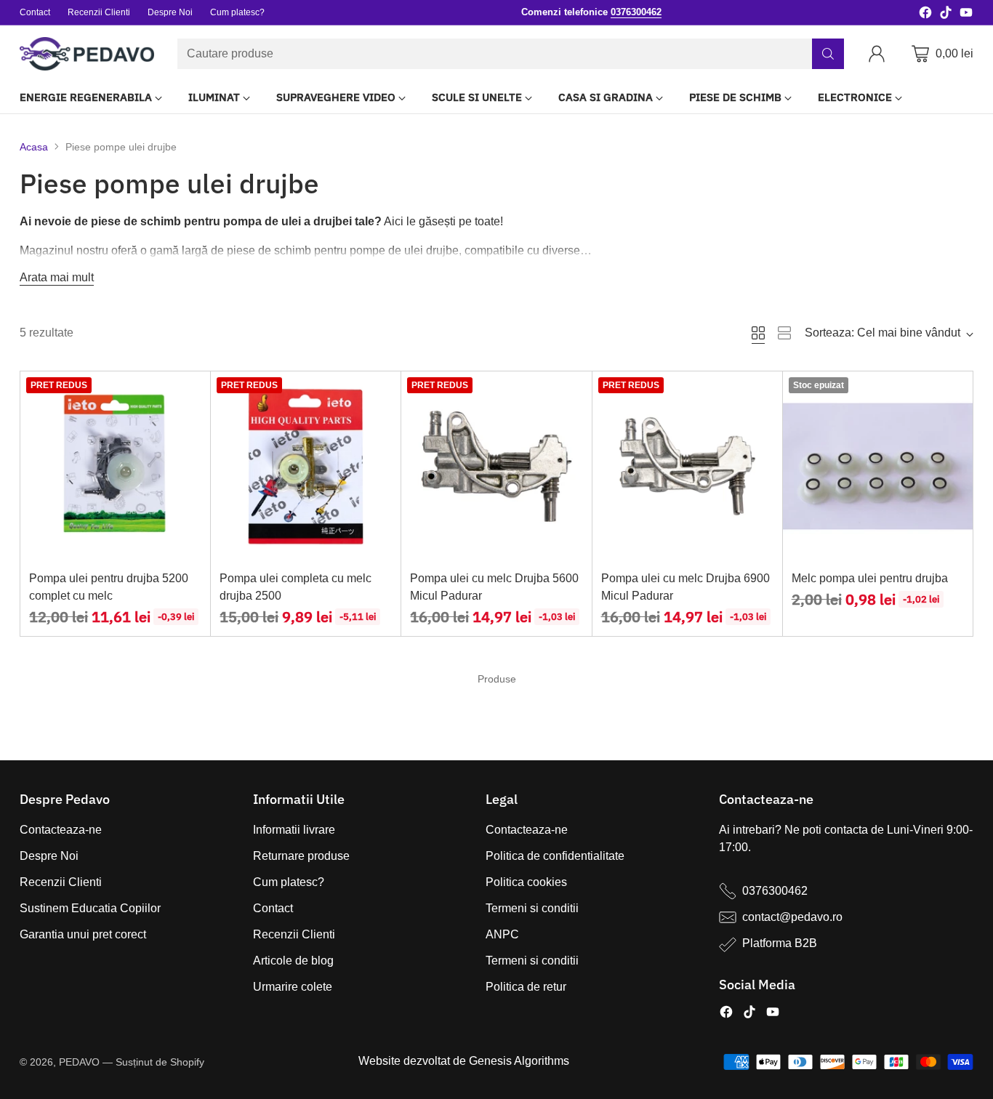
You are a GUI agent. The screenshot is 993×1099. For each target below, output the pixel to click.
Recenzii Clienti (61, 882)
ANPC (502, 934)
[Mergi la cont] (879, 54)
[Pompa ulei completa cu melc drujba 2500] (306, 466)
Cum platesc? (288, 882)
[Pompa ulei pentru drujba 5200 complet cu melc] (115, 466)
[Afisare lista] (784, 333)
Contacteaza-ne (61, 830)
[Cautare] (828, 54)
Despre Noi (49, 856)
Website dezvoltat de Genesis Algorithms (463, 1061)
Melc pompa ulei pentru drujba (870, 578)
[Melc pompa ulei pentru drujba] (878, 466)
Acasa (34, 147)
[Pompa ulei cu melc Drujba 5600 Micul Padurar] (496, 466)
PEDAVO (79, 1062)
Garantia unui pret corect (83, 934)
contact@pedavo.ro (792, 917)
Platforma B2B (779, 943)
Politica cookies (526, 882)
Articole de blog (293, 960)
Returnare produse (301, 856)
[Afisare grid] (758, 333)
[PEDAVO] (87, 54)
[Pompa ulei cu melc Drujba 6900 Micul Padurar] (687, 466)
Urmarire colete (292, 987)
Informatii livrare (294, 830)
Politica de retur (526, 987)
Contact (273, 908)
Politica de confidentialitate (555, 856)
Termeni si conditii (532, 908)
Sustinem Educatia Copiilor (90, 908)
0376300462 (775, 891)
